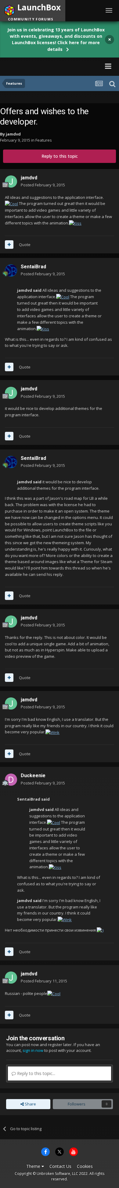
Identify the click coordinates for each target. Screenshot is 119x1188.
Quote (25, 244)
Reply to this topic (59, 156)
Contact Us (60, 1166)
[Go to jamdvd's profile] (11, 181)
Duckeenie (33, 775)
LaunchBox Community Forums (46, 66)
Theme (33, 1166)
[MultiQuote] (9, 244)
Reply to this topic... (35, 1073)
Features (43, 140)
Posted (43, 185)
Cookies (85, 1166)
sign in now (33, 1050)
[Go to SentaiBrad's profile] (11, 270)
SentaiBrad (33, 267)
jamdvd (13, 134)
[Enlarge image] (11, 203)
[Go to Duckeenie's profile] (11, 780)
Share (30, 1104)
